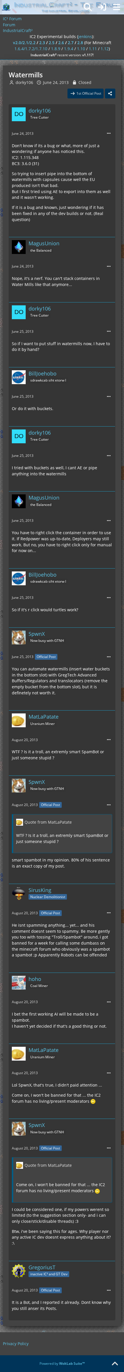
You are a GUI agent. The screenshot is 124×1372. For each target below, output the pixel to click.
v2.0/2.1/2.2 (24, 42)
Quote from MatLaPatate (48, 822)
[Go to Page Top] (114, 1364)
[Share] (110, 93)
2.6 (61, 42)
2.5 (52, 42)
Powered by (62, 1363)
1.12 (105, 48)
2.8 (80, 42)
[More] (109, 133)
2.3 (42, 42)
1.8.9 (55, 48)
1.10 (81, 48)
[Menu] (116, 7)
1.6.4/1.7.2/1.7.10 (30, 48)
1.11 (93, 48)
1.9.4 (68, 48)
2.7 (71, 42)
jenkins (85, 36)
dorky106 (24, 82)
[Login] (102, 7)
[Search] (87, 7)
